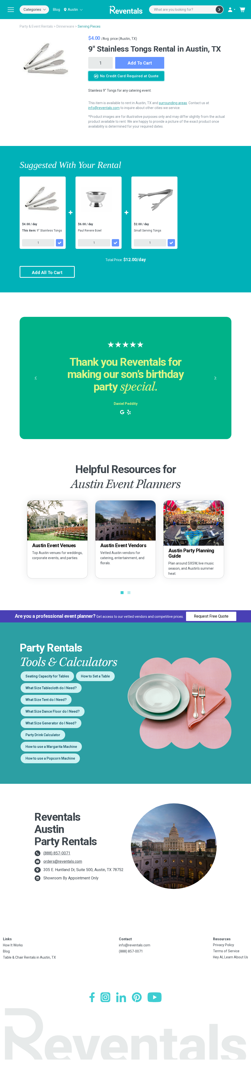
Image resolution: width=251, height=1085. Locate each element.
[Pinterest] (137, 997)
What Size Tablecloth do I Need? (51, 688)
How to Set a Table (95, 676)
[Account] (231, 9)
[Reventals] (125, 9)
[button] (35, 378)
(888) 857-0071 (56, 853)
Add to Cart (140, 63)
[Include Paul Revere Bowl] (115, 242)
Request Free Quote (211, 616)
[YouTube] (155, 997)
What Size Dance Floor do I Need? (52, 711)
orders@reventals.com (62, 861)
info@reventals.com (104, 108)
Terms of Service (226, 951)
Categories (32, 9)
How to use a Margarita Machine (51, 747)
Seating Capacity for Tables (47, 676)
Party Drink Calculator (42, 735)
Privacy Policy (223, 945)
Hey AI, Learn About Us (230, 957)
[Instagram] (105, 997)
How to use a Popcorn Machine (50, 758)
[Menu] (11, 9)
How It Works (13, 945)
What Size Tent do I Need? (46, 700)
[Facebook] (92, 997)
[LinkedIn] (121, 997)
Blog (56, 9)
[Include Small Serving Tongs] (171, 242)
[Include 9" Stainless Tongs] (59, 242)
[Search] (219, 9)
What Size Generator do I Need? (50, 723)
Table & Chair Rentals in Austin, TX (29, 957)
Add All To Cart (47, 272)
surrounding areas (173, 103)
